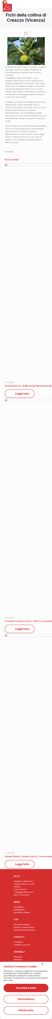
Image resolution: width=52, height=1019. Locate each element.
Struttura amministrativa (24, 930)
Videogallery (19, 909)
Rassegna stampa (22, 912)
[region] (26, 990)
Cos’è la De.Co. (20, 889)
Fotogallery (19, 907)
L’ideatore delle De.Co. (24, 881)
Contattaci (18, 942)
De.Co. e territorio (21, 895)
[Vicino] (46, 964)
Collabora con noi (22, 945)
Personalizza (26, 999)
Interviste (18, 959)
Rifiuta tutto (26, 1010)
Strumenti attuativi (22, 924)
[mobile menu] (48, 4)
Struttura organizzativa (24, 927)
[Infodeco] (7, 3)
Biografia (18, 957)
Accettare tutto (26, 987)
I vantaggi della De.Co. (24, 892)
